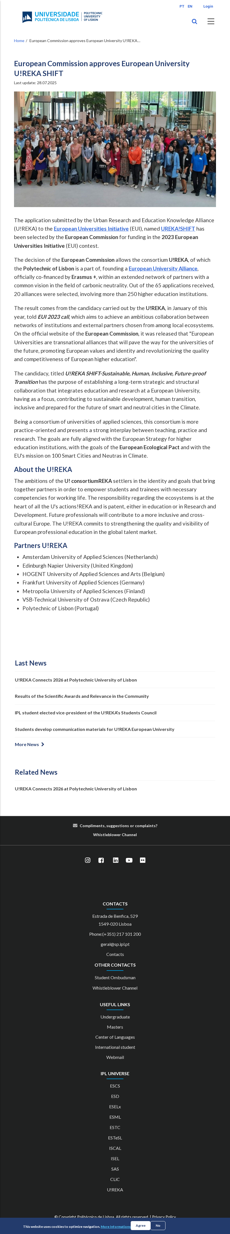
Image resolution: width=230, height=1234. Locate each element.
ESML (115, 1117)
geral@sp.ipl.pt (115, 944)
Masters (115, 1026)
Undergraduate (115, 1016)
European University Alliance (163, 268)
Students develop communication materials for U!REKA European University (94, 729)
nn (131, 834)
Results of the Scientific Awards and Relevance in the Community (82, 696)
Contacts (115, 954)
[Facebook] (101, 860)
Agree (141, 1225)
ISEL (115, 1158)
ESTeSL (115, 1137)
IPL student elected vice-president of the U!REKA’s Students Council (86, 712)
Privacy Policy (164, 1216)
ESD (115, 1096)
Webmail (115, 1057)
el (135, 834)
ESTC (115, 1127)
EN (190, 6)
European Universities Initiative (91, 228)
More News (27, 744)
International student (115, 1047)
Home (19, 40)
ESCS (115, 1085)
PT (182, 6)
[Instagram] (87, 860)
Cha (125, 834)
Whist (99, 834)
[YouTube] (129, 860)
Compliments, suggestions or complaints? (118, 825)
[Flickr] (142, 860)
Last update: (35, 82)
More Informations (116, 1226)
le (106, 834)
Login (208, 6)
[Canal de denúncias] (121, 834)
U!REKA (115, 1189)
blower (114, 834)
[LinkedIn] (115, 860)
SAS (115, 1168)
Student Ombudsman (115, 977)
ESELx (115, 1106)
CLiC (115, 1179)
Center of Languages (115, 1037)
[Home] (62, 17)
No (158, 1225)
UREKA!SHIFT (178, 228)
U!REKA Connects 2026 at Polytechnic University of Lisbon (76, 679)
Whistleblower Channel (115, 987)
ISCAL (115, 1148)
